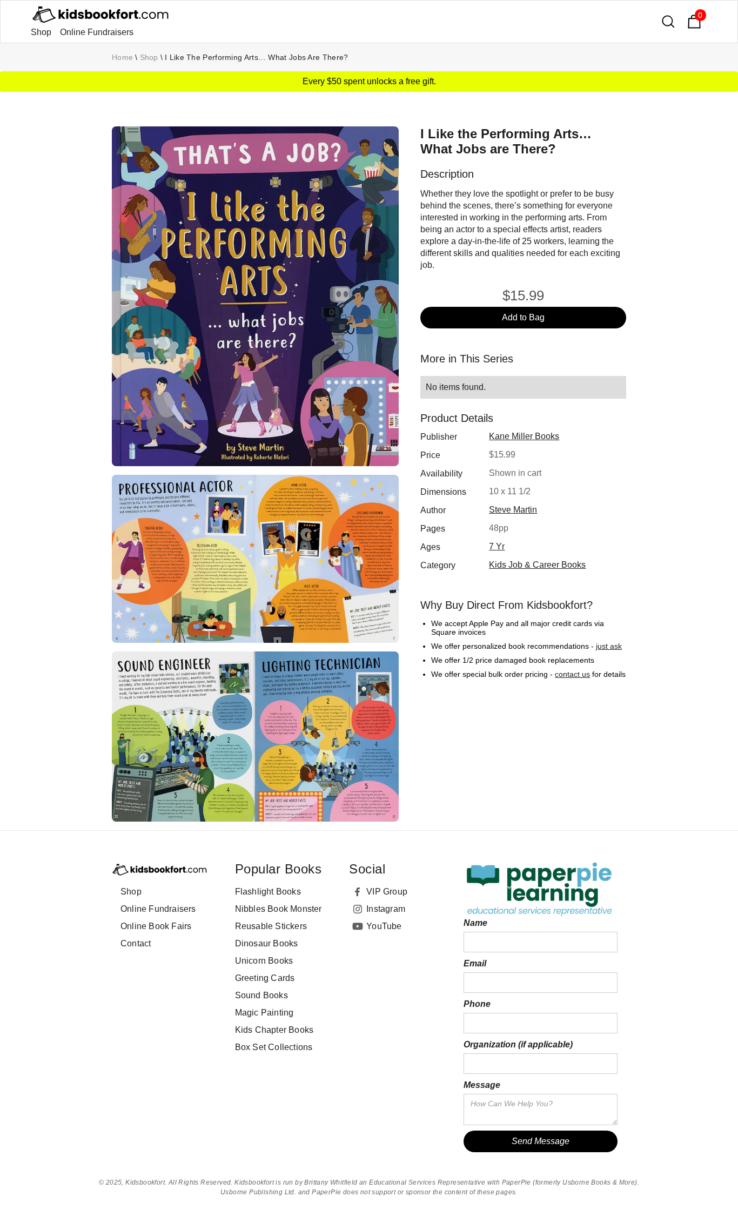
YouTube (383, 926)
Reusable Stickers (271, 926)
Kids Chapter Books (274, 1029)
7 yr (497, 546)
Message (482, 1085)
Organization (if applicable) (518, 1044)
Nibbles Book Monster (278, 908)
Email (475, 963)
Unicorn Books (264, 960)
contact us (572, 674)
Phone (477, 1004)
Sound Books (261, 995)
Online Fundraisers (96, 32)
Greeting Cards (265, 978)
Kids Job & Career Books (537, 564)
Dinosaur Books (266, 943)
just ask (609, 646)
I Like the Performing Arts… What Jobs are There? (256, 57)
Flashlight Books (268, 891)
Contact (135, 943)
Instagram (385, 908)
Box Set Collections (274, 1047)
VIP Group (386, 891)
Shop (41, 32)
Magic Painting (264, 1012)
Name (475, 922)
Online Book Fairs (155, 926)
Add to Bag (523, 317)
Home (122, 57)
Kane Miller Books (524, 436)
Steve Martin (513, 509)
